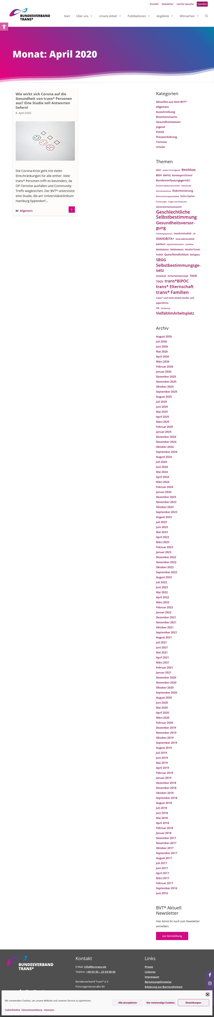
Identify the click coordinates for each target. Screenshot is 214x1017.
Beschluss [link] (189, 170)
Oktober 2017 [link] (165, 848)
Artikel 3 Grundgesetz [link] (171, 170)
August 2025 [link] (164, 396)
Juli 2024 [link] (161, 462)
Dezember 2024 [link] (166, 437)
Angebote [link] (163, 16)
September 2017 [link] (166, 853)
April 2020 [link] (162, 712)
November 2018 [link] (166, 788)
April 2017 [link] (162, 873)
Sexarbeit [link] (161, 275)
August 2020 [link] (164, 697)
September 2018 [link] (166, 798)
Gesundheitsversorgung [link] (175, 225)
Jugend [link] (160, 127)
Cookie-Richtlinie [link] (12, 1009)
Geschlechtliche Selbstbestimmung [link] (176, 214)
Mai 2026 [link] (162, 351)
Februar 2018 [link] (164, 828)
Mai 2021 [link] (162, 652)
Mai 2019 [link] (162, 763)
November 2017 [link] (166, 843)
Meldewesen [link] (177, 249)
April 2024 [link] (162, 477)
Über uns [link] (82, 16)
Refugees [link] (195, 254)
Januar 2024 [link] (163, 492)
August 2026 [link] (164, 336)
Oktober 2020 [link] (165, 687)
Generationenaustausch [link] (169, 206)
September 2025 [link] (166, 391)
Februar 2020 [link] (164, 722)
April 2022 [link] (162, 597)
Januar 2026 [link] (163, 371)
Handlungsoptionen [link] (164, 234)
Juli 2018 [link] (161, 808)
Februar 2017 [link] (164, 883)
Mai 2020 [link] (162, 707)
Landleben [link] (189, 244)
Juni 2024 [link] (162, 467)
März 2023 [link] (162, 542)
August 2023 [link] (164, 517)
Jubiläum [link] (160, 244)
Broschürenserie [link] (166, 117)
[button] (207, 994)
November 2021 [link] (166, 622)
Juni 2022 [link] (162, 587)
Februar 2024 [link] (164, 487)
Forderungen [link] (161, 202)
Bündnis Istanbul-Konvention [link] (168, 186)
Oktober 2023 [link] (165, 507)
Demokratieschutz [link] (163, 191)
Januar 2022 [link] (163, 612)
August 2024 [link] (164, 457)
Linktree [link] (150, 972)
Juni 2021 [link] (162, 647)
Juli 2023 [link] (161, 522)
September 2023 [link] (166, 512)
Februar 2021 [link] (164, 667)
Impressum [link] (49, 1009)
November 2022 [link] (166, 562)
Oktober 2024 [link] (165, 447)
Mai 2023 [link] (162, 532)
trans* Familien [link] (172, 292)
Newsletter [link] (167, 4)
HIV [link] (194, 234)
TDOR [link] (193, 276)
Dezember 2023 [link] (166, 497)
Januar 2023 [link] (163, 552)
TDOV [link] (159, 281)
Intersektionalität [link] (185, 238)
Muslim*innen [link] (192, 249)
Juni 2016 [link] (162, 893)
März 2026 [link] (162, 361)
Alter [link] (158, 169)
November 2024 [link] (166, 442)
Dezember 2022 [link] (166, 557)
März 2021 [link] (162, 662)
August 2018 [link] (164, 803)
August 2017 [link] (164, 858)
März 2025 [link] (162, 421)
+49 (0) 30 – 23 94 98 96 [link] (100, 972)
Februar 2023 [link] (164, 547)
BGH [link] (159, 175)
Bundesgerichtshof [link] (182, 175)
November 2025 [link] (166, 381)
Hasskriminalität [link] (182, 233)
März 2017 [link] (162, 878)
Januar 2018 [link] (163, 833)
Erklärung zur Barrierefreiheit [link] (164, 987)
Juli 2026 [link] (161, 341)
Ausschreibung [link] (165, 112)
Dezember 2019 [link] (166, 727)
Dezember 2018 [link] (166, 783)
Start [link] (67, 16)
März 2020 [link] (162, 717)
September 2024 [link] (166, 452)
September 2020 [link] (166, 692)
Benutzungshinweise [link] (158, 982)
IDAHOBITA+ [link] (165, 239)
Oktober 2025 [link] (165, 386)
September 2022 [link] (166, 572)
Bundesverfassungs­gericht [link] (173, 180)
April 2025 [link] (162, 416)
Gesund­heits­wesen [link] (168, 122)
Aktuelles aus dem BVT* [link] (171, 102)
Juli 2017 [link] (161, 863)
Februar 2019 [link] (164, 773)
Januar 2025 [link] (163, 432)
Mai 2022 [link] (162, 592)
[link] (4, 27)
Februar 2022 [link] (164, 607)
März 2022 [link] (162, 602)
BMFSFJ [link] (167, 175)
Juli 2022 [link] (161, 582)
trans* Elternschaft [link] (174, 286)
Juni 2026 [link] (162, 346)
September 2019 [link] (166, 742)
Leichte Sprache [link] (185, 4)
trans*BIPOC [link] (177, 281)
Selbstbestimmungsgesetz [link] (178, 268)
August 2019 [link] (164, 747)
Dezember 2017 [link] (166, 838)
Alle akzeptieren (127, 1002)
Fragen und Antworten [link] (177, 202)
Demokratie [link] (186, 186)
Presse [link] (149, 967)
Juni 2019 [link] (162, 757)
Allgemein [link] (26, 211)
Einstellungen (193, 1002)
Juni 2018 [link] (162, 813)
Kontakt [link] (154, 4)
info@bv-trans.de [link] (95, 967)
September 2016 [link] (166, 888)
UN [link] (157, 308)
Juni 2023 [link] (162, 527)
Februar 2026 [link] (164, 366)
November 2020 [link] (166, 682)
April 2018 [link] (162, 823)
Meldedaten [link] (162, 249)
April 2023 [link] (162, 537)
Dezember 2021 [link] (166, 617)
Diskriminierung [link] (182, 190)
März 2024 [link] (162, 482)
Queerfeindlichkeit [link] (176, 254)
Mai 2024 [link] (162, 472)
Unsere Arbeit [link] (108, 16)
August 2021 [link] (164, 637)
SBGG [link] (161, 259)
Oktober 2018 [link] (165, 793)
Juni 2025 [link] (162, 406)
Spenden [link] (202, 4)
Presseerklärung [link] (166, 137)
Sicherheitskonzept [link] (178, 275)
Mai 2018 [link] (162, 818)
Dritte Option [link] (187, 196)
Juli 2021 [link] (161, 642)
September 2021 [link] (166, 632)
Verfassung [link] (165, 308)
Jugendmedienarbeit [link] (175, 244)
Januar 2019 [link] (163, 778)
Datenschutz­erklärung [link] (32, 1009)
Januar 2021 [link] (163, 672)
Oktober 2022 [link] (165, 567)
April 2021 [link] (162, 657)
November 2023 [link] (166, 502)
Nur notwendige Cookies (160, 1002)
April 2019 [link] (162, 768)
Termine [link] (161, 142)
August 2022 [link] (164, 577)
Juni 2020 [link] (162, 702)
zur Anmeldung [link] (172, 936)
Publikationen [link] (137, 16)
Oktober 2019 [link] (165, 737)
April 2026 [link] (162, 356)
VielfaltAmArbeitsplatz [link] (175, 313)
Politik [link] (160, 132)
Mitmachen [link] (187, 16)
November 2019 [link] (166, 732)
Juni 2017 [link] (162, 868)
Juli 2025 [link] (161, 401)
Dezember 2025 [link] (166, 376)
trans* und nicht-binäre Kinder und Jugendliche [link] (175, 300)
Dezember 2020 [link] (166, 677)
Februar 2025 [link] (164, 426)
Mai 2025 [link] (162, 411)
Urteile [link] (160, 147)
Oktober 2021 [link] (165, 627)
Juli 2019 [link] (161, 752)
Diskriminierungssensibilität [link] (167, 196)
